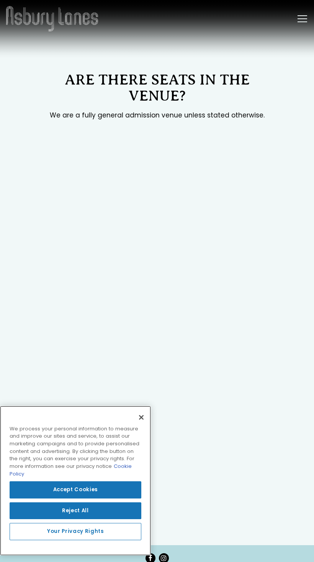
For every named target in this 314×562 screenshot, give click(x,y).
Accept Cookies (75, 489)
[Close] (141, 417)
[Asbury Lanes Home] (52, 18)
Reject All (75, 510)
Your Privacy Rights (75, 531)
